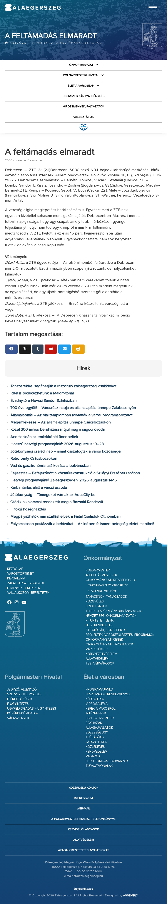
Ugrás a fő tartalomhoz (151, 2)
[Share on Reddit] (51, 349)
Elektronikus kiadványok (107, 761)
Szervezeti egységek (24, 694)
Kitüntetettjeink (100, 620)
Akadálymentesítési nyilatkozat (83, 850)
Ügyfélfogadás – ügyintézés (31, 708)
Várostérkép (96, 649)
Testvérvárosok (100, 663)
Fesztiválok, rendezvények (108, 694)
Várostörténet (20, 573)
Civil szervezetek (100, 718)
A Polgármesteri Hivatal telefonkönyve (83, 818)
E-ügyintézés (18, 703)
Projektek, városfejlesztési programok (120, 635)
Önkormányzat (81, 64)
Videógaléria (97, 703)
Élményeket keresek (23, 588)
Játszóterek (96, 742)
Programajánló (99, 689)
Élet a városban (81, 85)
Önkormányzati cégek (104, 639)
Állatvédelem (97, 658)
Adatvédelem (83, 839)
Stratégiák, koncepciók (105, 630)
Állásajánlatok (99, 727)
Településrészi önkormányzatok (113, 611)
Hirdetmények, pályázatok (83, 106)
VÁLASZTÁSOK (83, 116)
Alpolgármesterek (101, 575)
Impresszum (83, 798)
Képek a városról (100, 708)
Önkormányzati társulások (109, 644)
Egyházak (94, 723)
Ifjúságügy (95, 737)
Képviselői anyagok (83, 829)
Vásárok (93, 756)
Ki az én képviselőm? (102, 591)
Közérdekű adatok (23, 713)
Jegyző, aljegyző (22, 689)
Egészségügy (97, 732)
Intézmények (96, 713)
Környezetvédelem (101, 654)
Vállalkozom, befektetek (28, 592)
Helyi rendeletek (99, 625)
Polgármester (98, 570)
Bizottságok (97, 606)
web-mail (83, 808)
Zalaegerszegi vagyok (26, 583)
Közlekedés (95, 746)
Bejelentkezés (83, 888)
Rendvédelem (96, 751)
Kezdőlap (18, 43)
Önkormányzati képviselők (108, 580)
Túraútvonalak (99, 766)
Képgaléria (16, 578)
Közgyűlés (95, 601)
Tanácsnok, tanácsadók (106, 596)
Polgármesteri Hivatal (81, 75)
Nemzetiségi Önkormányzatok (111, 615)
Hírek (42, 43)
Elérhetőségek (19, 699)
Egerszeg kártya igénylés (84, 96)
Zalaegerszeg (33, 7)
